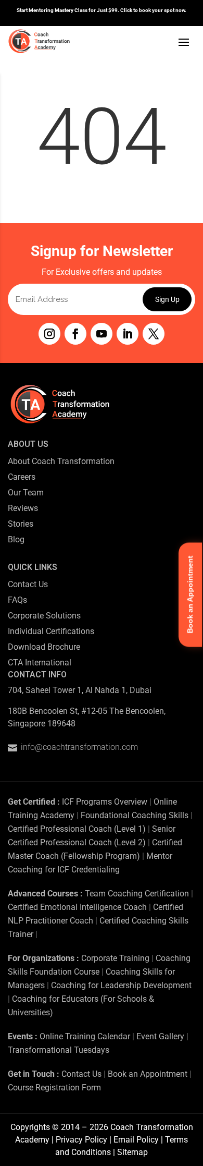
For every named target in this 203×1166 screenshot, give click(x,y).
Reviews (23, 508)
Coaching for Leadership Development (121, 985)
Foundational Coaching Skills (134, 815)
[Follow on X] (153, 334)
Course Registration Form (54, 1087)
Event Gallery (160, 1036)
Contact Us (28, 584)
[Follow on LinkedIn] (127, 334)
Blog (16, 539)
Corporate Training (115, 958)
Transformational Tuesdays (58, 1050)
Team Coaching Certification (137, 893)
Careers (21, 477)
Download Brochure (44, 647)
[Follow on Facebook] (75, 334)
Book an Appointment (147, 1074)
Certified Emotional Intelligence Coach (77, 907)
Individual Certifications (51, 631)
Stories (20, 524)
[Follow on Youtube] (101, 334)
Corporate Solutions (44, 616)
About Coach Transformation (61, 461)
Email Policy (136, 1140)
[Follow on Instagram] (49, 334)
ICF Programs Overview (104, 802)
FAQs (17, 600)
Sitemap (132, 1152)
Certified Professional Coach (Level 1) (77, 829)
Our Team (26, 492)
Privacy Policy (81, 1140)
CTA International (39, 662)
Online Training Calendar (85, 1036)
